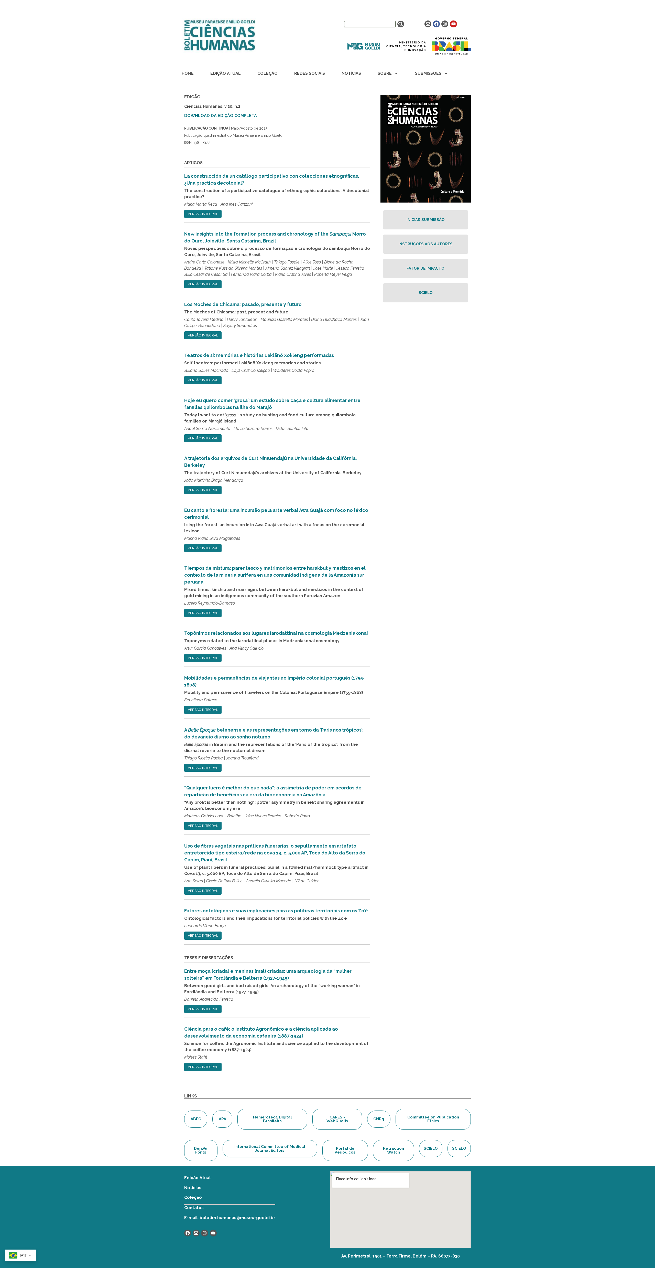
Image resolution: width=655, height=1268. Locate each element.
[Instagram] (444, 23)
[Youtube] (453, 23)
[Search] (400, 24)
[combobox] (370, 24)
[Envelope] (427, 23)
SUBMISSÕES (428, 73)
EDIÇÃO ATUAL (225, 73)
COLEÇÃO (267, 73)
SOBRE (385, 73)
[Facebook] (436, 23)
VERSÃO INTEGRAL (203, 214)
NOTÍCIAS (351, 73)
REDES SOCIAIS (309, 73)
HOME (188, 73)
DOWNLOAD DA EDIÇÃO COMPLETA (220, 115)
